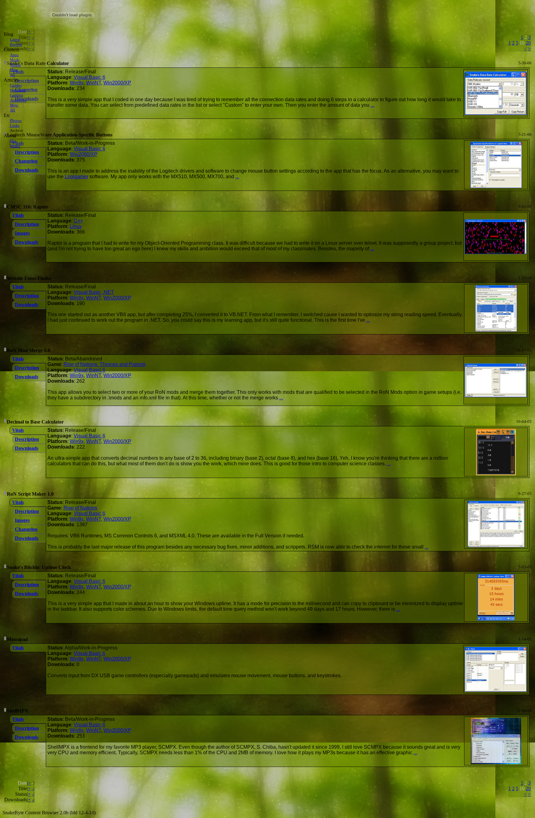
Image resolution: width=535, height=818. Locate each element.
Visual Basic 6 (89, 77)
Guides (16, 85)
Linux (76, 226)
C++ (78, 220)
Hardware (18, 90)
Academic (18, 100)
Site (13, 141)
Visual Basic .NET (94, 292)
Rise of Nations (80, 507)
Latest (15, 39)
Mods (15, 60)
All (12, 74)
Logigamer (76, 176)
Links (15, 125)
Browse (16, 44)
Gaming (16, 95)
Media (15, 64)
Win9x (77, 82)
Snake (15, 146)
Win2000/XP (117, 82)
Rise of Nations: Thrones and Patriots (104, 364)
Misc (14, 69)
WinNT (93, 82)
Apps (14, 55)
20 (528, 42)
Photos (15, 120)
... (372, 105)
